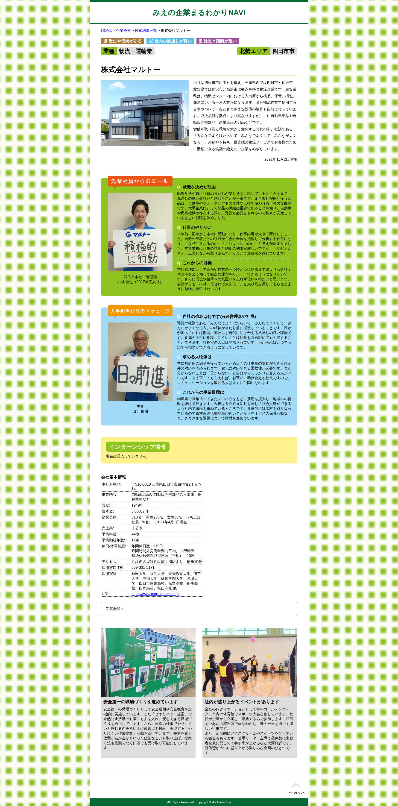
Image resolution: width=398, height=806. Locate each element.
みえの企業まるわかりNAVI (199, 12)
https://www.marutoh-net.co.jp (155, 594)
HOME (106, 30)
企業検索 (123, 30)
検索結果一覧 (146, 30)
